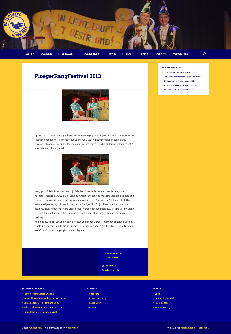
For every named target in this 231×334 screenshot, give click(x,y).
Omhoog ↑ (204, 328)
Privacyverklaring (98, 298)
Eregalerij (68, 54)
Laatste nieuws (111, 257)
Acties (112, 54)
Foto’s (145, 54)
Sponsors (94, 293)
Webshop (161, 54)
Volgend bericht (112, 270)
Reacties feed (162, 302)
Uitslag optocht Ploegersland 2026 (178, 81)
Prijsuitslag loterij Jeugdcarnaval (178, 89)
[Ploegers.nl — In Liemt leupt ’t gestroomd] (16, 25)
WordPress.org (162, 307)
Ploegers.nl (35, 328)
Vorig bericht (110, 266)
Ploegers (46, 54)
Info (128, 54)
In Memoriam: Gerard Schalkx (176, 72)
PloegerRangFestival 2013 (68, 75)
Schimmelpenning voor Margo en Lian (180, 85)
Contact (93, 307)
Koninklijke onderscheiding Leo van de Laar (182, 77)
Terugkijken (180, 54)
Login (157, 293)
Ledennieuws (96, 302)
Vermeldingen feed (164, 298)
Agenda (30, 54)
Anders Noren (188, 328)
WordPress (72, 328)
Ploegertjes (91, 54)
